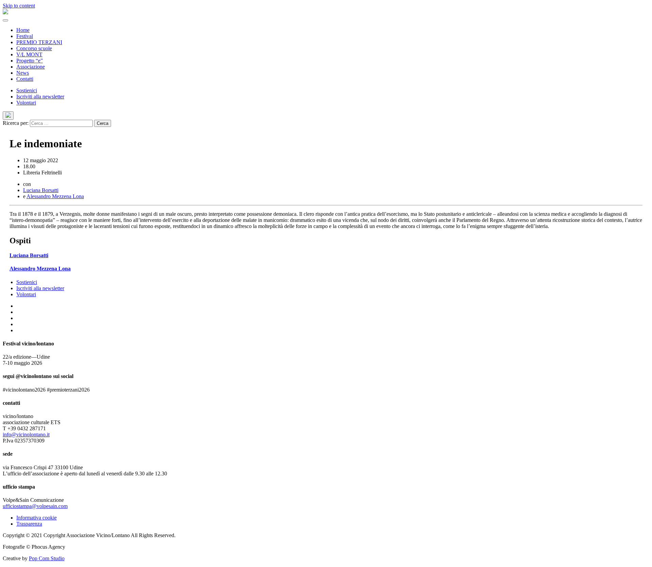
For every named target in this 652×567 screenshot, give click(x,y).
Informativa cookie (36, 518)
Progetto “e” (29, 60)
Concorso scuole (34, 48)
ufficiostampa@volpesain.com (35, 506)
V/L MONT (29, 54)
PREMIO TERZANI (39, 42)
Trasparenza (29, 524)
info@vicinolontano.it (26, 434)
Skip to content (19, 5)
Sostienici (26, 90)
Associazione (30, 67)
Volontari (26, 103)
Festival (24, 36)
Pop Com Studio (47, 558)
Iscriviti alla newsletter (40, 96)
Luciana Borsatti (40, 190)
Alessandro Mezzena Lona (55, 196)
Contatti (24, 79)
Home (23, 30)
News (22, 73)
